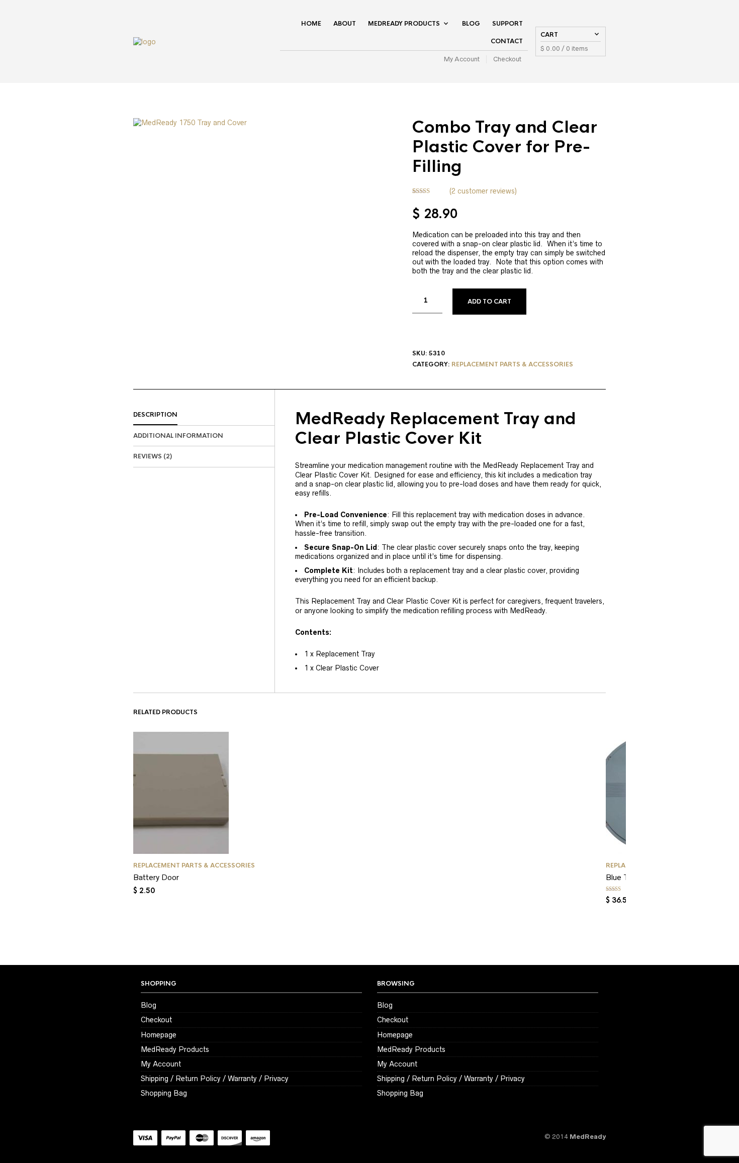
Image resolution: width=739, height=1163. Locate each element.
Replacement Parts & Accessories (512, 364)
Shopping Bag (164, 1093)
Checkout (507, 59)
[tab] (203, 415)
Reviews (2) (152, 456)
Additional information (178, 436)
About (344, 24)
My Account (462, 59)
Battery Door (156, 877)
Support (507, 24)
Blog (471, 24)
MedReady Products (404, 24)
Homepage (158, 1035)
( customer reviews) (483, 191)
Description (155, 415)
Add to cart (489, 302)
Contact (507, 41)
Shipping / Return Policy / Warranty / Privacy (215, 1079)
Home (311, 24)
